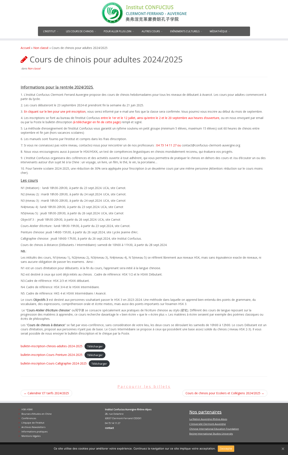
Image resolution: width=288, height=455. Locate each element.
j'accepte (226, 448)
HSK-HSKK (27, 409)
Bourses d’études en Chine (37, 413)
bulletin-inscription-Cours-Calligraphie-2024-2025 (54, 363)
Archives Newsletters (33, 427)
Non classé (40, 48)
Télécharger (95, 346)
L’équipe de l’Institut (33, 422)
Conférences (29, 418)
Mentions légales (31, 435)
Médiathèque (219, 31)
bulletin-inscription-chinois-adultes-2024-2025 (51, 346)
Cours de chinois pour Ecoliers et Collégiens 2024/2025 (225, 393)
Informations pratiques (34, 431)
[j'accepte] (283, 449)
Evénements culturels (185, 31)
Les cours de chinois (80, 31)
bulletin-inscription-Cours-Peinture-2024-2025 (51, 355)
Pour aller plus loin (118, 31)
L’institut (49, 31)
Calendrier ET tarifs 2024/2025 (46, 393)
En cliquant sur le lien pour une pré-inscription (55, 111)
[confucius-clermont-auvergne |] (144, 12)
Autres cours (151, 31)
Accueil (25, 48)
